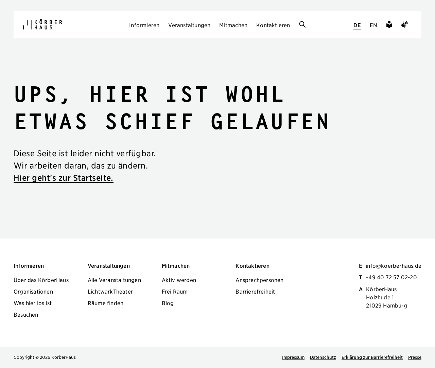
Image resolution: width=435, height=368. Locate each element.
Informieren (144, 24)
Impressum (293, 357)
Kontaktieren (273, 24)
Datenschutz (323, 357)
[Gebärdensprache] (404, 25)
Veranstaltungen (189, 24)
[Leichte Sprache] (389, 25)
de (357, 24)
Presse (414, 357)
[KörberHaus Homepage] (42, 24)
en (373, 24)
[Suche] (302, 24)
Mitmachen (233, 24)
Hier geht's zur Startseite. (64, 177)
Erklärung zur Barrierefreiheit (372, 357)
